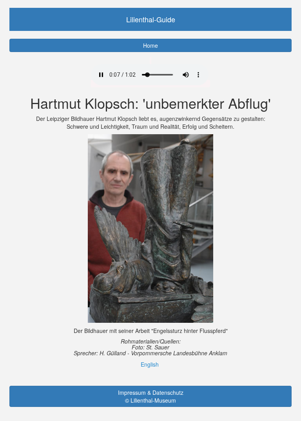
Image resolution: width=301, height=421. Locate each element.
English (150, 364)
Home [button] (150, 45)
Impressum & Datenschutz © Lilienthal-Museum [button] (150, 396)
